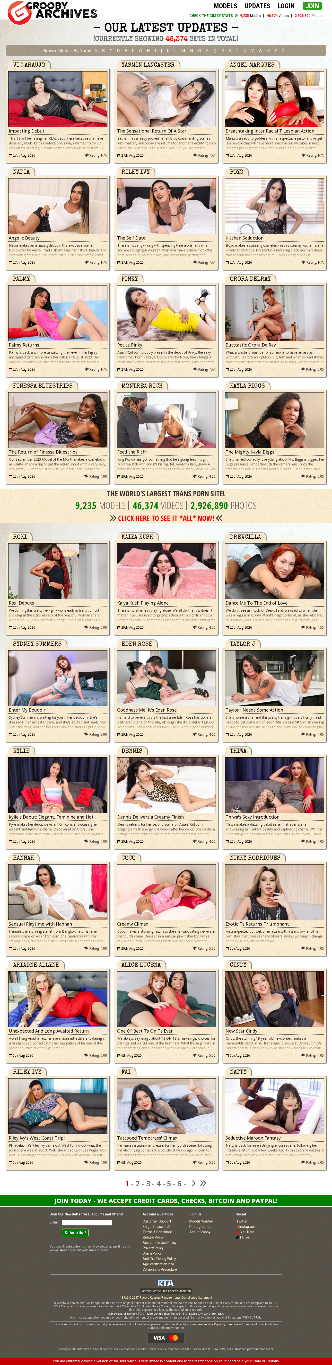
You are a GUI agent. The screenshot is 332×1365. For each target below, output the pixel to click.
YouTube (247, 1232)
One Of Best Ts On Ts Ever (145, 1031)
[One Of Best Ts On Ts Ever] (166, 999)
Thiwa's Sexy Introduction (253, 817)
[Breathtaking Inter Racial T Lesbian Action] (274, 99)
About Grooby (199, 1232)
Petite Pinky (129, 345)
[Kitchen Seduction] (274, 206)
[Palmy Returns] (57, 313)
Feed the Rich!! (132, 452)
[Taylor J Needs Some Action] (274, 678)
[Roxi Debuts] (57, 571)
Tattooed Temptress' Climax (147, 1138)
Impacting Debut (26, 131)
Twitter (242, 1221)
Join (312, 6)
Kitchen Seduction (244, 238)
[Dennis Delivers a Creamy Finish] (166, 785)
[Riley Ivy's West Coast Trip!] (57, 1106)
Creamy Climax (132, 924)
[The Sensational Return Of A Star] (166, 99)
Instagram (247, 1227)
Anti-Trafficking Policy (159, 1259)
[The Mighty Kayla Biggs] (274, 420)
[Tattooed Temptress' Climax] (166, 1106)
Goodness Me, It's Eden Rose (147, 710)
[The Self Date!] (166, 206)
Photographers (200, 1227)
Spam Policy (152, 1253)
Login (286, 6)
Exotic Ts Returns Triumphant (257, 924)
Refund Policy (153, 1237)
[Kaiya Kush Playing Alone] (166, 571)
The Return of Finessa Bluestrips (43, 452)
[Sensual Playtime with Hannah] (57, 892)
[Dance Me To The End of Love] (274, 571)
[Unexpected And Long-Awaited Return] (57, 999)
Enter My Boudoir (27, 710)
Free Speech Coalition (176, 1291)
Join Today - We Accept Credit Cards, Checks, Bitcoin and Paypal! (166, 1200)
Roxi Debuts (21, 603)
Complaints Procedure (160, 1269)
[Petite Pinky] (166, 313)
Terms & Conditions (158, 1232)
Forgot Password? (156, 1227)
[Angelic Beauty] (57, 206)
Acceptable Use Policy (159, 1243)
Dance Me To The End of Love (257, 603)
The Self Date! (131, 238)
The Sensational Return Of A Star (151, 131)
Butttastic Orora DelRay (251, 345)
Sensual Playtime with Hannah (40, 924)
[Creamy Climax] (166, 892)
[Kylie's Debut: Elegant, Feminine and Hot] (57, 785)
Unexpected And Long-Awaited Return (49, 1031)
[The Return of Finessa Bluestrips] (57, 420)
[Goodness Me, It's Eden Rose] (166, 678)
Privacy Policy (153, 1248)
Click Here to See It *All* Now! (166, 518)
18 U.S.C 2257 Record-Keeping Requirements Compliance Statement (166, 1297)
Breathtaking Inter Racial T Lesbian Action (270, 131)
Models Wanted (201, 1221)
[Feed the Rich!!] (166, 420)
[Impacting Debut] (57, 99)
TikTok (244, 1237)
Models (225, 6)
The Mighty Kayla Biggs (250, 452)
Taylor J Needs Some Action (254, 710)
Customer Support (157, 1221)
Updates (257, 6)
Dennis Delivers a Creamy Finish (150, 817)
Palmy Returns (24, 345)
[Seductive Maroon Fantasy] (274, 1106)
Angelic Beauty (24, 238)
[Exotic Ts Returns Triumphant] (274, 892)
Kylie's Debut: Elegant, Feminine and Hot (51, 817)
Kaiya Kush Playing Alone (143, 603)
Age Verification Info (158, 1264)
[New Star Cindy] (274, 999)
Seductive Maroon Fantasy (253, 1138)
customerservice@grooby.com (211, 1324)
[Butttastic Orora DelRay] (274, 313)
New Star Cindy (241, 1031)
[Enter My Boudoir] (57, 678)
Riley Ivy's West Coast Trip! (37, 1138)
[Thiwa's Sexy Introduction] (274, 785)
